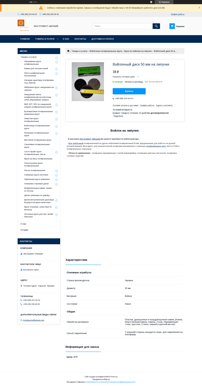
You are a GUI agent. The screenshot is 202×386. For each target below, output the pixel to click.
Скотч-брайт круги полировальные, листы (34, 152)
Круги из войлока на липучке (138, 51)
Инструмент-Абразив (90, 139)
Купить (129, 91)
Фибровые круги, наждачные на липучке (39, 88)
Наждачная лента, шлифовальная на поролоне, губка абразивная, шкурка (37, 97)
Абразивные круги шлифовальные (32, 62)
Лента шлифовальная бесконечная (34, 74)
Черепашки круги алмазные (37, 179)
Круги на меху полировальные (38, 159)
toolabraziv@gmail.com (33, 320)
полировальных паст (156, 146)
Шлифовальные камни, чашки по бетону (38, 189)
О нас (66, 39)
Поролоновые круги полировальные (33, 164)
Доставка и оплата (102, 39)
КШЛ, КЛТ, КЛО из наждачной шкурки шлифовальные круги (37, 105)
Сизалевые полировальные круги (37, 145)
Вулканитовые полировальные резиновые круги (38, 112)
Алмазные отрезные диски (36, 184)
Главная (25, 39)
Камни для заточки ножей (36, 68)
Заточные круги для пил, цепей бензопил (38, 215)
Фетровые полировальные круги (36, 134)
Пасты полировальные (34, 170)
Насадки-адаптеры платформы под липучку (39, 81)
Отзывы (24, 230)
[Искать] (156, 26)
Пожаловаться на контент (96, 382)
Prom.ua (113, 377)
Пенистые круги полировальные (31, 119)
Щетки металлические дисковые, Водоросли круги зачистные (39, 201)
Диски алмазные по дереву (37, 195)
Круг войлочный (75, 143)
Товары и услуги (44, 39)
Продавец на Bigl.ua (101, 379)
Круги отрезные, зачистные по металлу (38, 208)
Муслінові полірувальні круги (37, 140)
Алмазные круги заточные (36, 175)
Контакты (80, 39)
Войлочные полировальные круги (106, 51)
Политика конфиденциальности (122, 382)
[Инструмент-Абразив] (24, 31)
